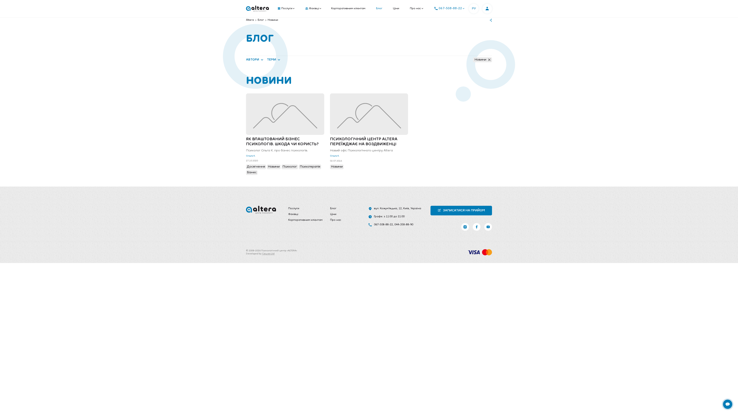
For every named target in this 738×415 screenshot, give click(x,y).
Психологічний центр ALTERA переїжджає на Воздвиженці (363, 141)
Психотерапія (310, 166)
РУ (474, 8)
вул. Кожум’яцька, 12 (388, 208)
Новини (480, 59)
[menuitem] (285, 8)
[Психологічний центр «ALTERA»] (257, 9)
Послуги (286, 8)
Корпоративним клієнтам (348, 8)
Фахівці (314, 8)
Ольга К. (251, 156)
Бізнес (252, 172)
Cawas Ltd (268, 254)
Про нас (415, 8)
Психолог (290, 166)
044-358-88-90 (403, 224)
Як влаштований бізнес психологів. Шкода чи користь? (282, 141)
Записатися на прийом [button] (464, 210)
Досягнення (256, 166)
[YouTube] (488, 227)
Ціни (396, 8)
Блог (379, 8)
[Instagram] (465, 227)
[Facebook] (476, 227)
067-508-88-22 (383, 224)
